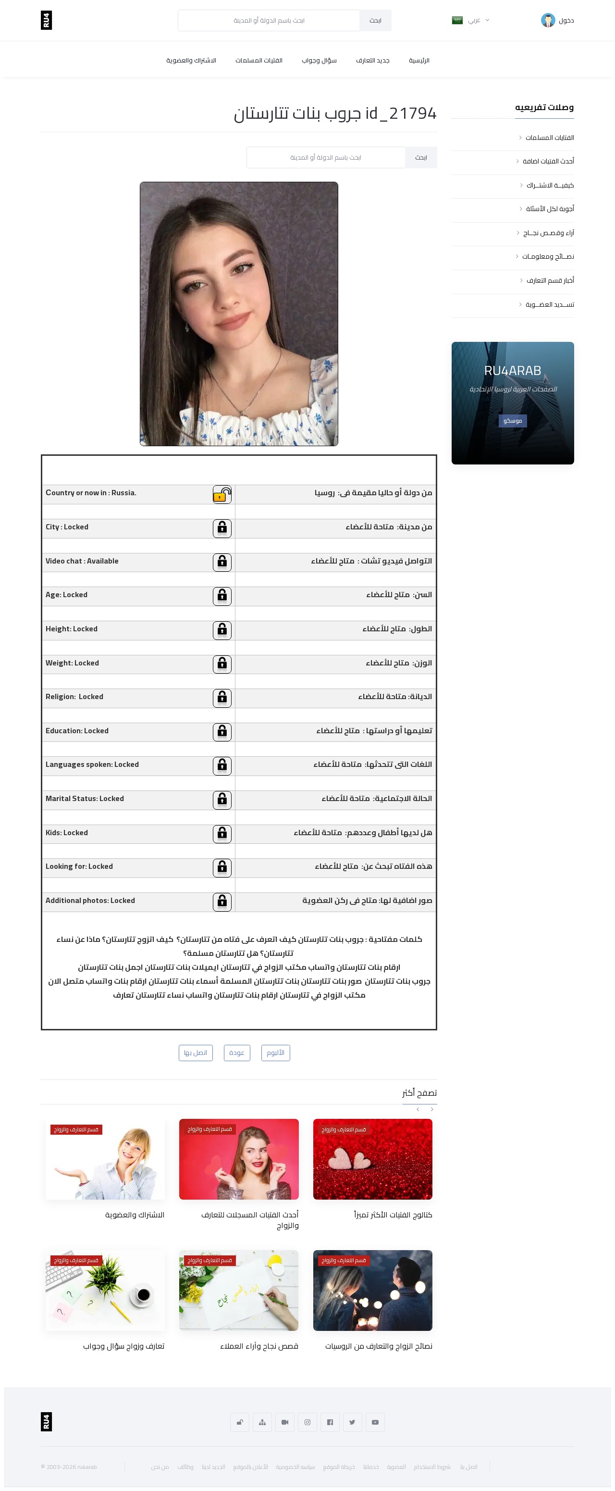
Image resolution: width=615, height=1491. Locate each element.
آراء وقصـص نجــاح (548, 232)
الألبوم (275, 1052)
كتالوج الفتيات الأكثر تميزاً (393, 1214)
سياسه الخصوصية (295, 1466)
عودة (237, 1052)
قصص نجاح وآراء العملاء (259, 1346)
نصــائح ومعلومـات (548, 256)
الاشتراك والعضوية (191, 60)
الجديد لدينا (213, 1466)
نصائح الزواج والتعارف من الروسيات (378, 1346)
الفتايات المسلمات (550, 137)
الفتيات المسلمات (259, 60)
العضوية (396, 1466)
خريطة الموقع (339, 1466)
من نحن (160, 1466)
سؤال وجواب (319, 60)
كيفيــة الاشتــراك (550, 185)
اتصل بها (195, 1052)
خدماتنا (371, 1466)
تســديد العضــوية (550, 304)
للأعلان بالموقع (251, 1466)
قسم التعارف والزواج (76, 1129)
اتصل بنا (469, 1466)
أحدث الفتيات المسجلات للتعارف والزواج (250, 1219)
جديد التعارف (373, 60)
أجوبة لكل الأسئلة (550, 208)
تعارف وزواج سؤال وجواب (124, 1346)
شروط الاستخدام (432, 1466)
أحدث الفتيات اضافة (548, 161)
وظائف (185, 1466)
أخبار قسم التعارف (550, 280)
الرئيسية (419, 60)
